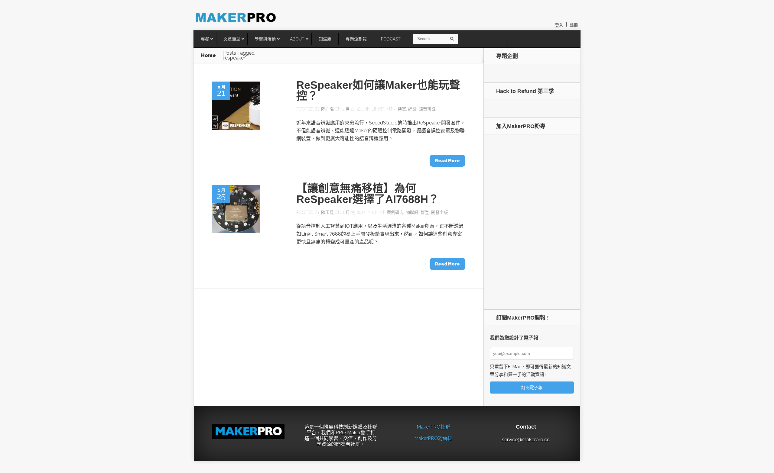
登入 (559, 25)
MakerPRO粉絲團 (433, 438)
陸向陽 (327, 109)
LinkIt (378, 109)
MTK (390, 109)
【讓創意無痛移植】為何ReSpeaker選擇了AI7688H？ (367, 193)
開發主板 (439, 212)
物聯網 (412, 212)
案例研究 (395, 212)
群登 (425, 212)
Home (208, 55)
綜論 (412, 109)
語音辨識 (427, 109)
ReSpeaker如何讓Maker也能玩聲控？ (378, 90)
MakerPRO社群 (433, 427)
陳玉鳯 (327, 212)
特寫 (402, 109)
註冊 (574, 25)
